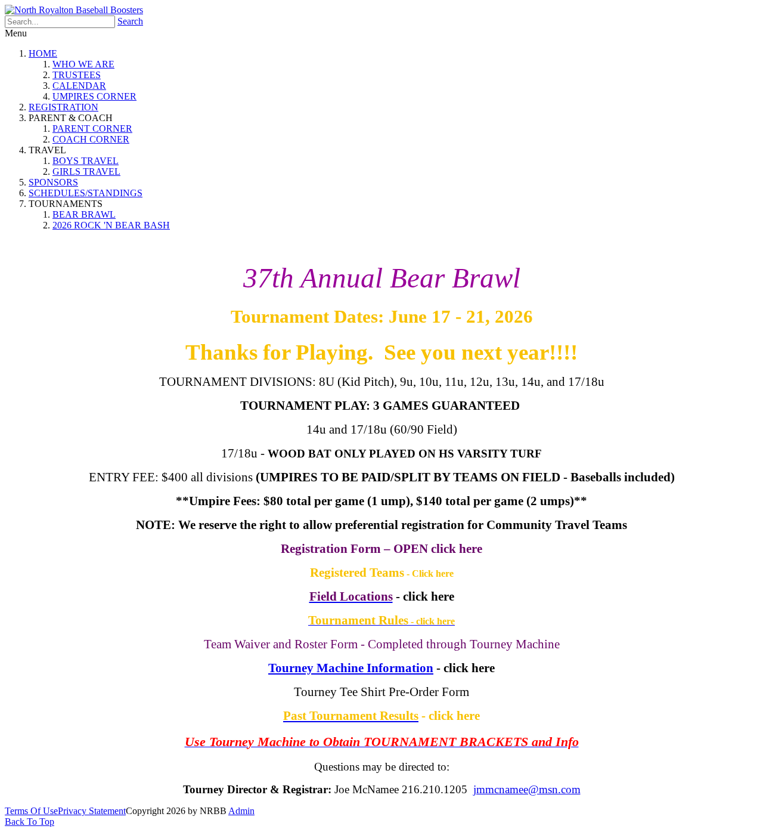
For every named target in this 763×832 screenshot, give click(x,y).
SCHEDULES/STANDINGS (85, 193)
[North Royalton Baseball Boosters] (74, 10)
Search (130, 21)
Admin (241, 811)
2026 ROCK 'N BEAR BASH (111, 225)
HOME (43, 53)
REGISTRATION (63, 107)
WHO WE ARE (83, 64)
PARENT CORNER (92, 128)
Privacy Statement (92, 811)
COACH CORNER (90, 139)
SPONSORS (53, 182)
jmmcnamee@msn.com (527, 789)
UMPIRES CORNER (94, 96)
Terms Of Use (31, 811)
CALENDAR (79, 86)
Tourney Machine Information (350, 668)
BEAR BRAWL (84, 214)
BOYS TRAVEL (85, 161)
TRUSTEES (76, 75)
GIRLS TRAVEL (86, 171)
